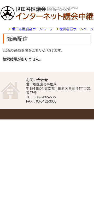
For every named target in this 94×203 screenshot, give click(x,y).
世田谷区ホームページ (76, 29)
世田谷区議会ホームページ (32, 29)
